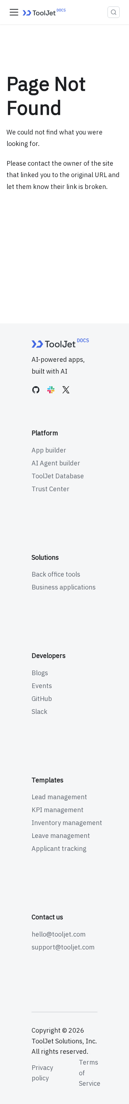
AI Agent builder (56, 463)
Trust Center (51, 489)
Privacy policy (42, 1072)
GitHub (42, 699)
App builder (49, 450)
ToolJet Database (58, 476)
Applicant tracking (59, 848)
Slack (39, 711)
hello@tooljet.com (59, 934)
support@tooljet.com (63, 947)
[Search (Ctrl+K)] (114, 12)
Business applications (64, 587)
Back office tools (56, 574)
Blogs (40, 673)
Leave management (61, 835)
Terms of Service (89, 1073)
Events (42, 686)
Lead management (59, 797)
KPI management (57, 810)
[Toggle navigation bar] (14, 12)
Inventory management (67, 823)
